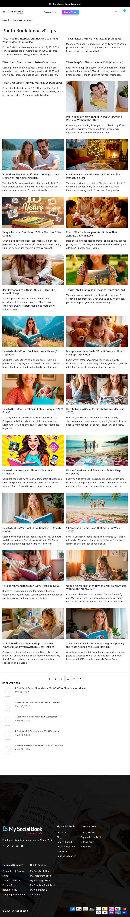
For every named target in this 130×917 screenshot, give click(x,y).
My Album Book (38, 889)
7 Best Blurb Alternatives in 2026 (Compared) (29, 63)
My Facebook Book (40, 871)
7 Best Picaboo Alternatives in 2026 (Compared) (94, 39)
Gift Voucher (36, 894)
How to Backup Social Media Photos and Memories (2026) (96, 411)
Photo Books (87, 832)
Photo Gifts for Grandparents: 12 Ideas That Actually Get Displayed (91, 234)
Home (4, 20)
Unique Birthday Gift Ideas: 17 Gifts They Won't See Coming (31, 234)
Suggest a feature (66, 856)
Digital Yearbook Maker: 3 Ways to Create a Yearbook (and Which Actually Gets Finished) (29, 645)
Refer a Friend (64, 842)
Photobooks (49, 12)
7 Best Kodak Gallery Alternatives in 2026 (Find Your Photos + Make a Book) (30, 40)
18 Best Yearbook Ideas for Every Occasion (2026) (31, 586)
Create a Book (70, 12)
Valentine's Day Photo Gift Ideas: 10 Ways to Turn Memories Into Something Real (31, 176)
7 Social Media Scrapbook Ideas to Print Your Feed (95, 290)
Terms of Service (11, 880)
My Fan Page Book (40, 880)
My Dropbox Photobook (43, 885)
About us (61, 832)
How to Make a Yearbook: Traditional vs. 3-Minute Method (31, 530)
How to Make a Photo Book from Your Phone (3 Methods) (29, 353)
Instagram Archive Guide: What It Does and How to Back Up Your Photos (95, 353)
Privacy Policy (10, 885)
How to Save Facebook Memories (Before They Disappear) (93, 472)
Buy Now (86, 846)
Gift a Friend (87, 842)
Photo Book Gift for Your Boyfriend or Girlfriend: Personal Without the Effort (94, 118)
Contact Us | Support (13, 871)
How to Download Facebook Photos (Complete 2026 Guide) (33, 411)
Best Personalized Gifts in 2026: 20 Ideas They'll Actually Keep (30, 292)
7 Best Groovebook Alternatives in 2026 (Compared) (33, 83)
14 (74, 679)
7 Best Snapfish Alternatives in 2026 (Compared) (95, 63)
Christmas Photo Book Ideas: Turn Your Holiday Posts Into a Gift (94, 176)
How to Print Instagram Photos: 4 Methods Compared (27, 472)
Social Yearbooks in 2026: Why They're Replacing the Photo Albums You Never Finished (95, 645)
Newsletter (62, 851)
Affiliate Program (66, 846)
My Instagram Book (40, 875)
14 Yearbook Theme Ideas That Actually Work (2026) (93, 530)
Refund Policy (9, 889)
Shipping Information (13, 894)
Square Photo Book (91, 837)
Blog (59, 837)
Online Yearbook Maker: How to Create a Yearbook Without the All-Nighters (96, 587)
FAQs (5, 875)
